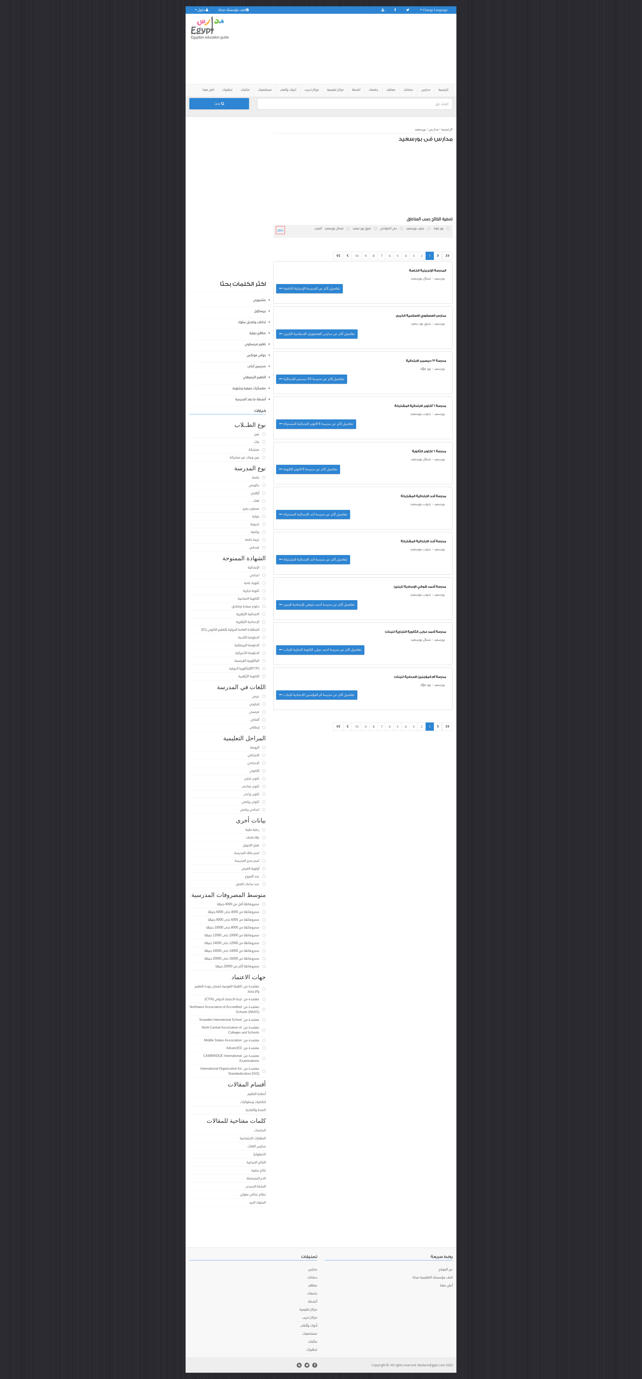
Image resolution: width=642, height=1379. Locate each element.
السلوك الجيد (257, 1202)
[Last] (338, 256)
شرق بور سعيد (421, 324)
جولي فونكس (256, 355)
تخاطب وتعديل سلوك (252, 322)
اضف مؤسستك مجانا (232, 10)
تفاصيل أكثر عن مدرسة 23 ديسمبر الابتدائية (313, 379)
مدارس (434, 129)
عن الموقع (446, 1269)
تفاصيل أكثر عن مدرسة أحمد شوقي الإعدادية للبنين (318, 605)
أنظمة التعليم (257, 1094)
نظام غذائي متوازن (253, 1194)
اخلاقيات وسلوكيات (253, 1102)
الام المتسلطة (256, 1178)
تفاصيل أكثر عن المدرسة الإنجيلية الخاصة (311, 289)
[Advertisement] (349, 49)
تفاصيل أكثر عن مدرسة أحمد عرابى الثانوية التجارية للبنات (322, 650)
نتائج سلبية (258, 1170)
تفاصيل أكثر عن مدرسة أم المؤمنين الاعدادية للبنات (318, 695)
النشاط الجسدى (256, 1186)
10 (356, 255)
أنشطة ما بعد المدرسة (250, 399)
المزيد (318, 228)
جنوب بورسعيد (420, 414)
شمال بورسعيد (421, 279)
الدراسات (260, 1130)
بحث (217, 103)
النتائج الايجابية (256, 1162)
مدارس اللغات (257, 1146)
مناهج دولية (257, 333)
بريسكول (260, 311)
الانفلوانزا (259, 1154)
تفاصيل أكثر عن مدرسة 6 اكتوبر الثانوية (310, 469)
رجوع (280, 230)
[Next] (347, 256)
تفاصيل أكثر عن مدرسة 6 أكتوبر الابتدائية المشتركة (318, 424)
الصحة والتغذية (256, 1110)
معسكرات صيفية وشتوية (249, 388)
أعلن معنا (208, 90)
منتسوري (259, 300)
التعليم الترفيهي (254, 377)
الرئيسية (443, 90)
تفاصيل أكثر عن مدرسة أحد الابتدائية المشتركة (315, 514)
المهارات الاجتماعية (253, 1138)
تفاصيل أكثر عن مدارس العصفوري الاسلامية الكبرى (319, 334)
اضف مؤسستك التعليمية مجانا (433, 1277)
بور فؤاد (425, 369)
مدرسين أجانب (256, 366)
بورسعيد (420, 129)
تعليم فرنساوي (255, 344)
